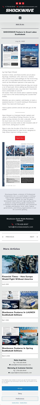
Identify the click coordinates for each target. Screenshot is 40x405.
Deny (20, 393)
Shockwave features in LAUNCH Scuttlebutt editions (18, 313)
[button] (20, 18)
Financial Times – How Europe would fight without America (17, 277)
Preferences (20, 399)
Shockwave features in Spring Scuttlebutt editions (17, 349)
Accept (20, 388)
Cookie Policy (15, 402)
